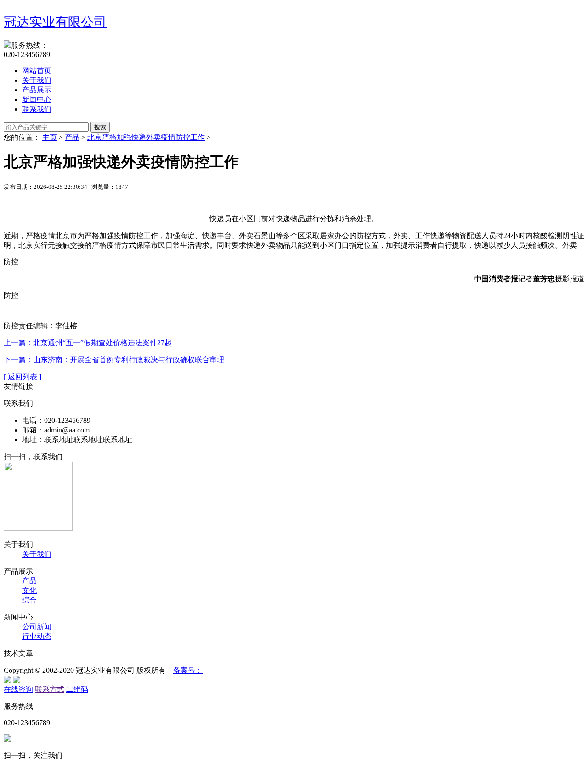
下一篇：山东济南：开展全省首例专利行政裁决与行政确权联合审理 (114, 360)
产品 (72, 137)
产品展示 (36, 90)
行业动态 (36, 636)
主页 (49, 137)
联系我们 (36, 109)
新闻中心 (36, 99)
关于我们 (36, 80)
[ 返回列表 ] (22, 377)
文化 (29, 590)
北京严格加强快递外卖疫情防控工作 (146, 137)
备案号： (188, 670)
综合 (29, 600)
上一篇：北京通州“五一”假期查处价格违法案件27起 (88, 343)
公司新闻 (36, 627)
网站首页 (36, 70)
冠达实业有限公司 (55, 22)
